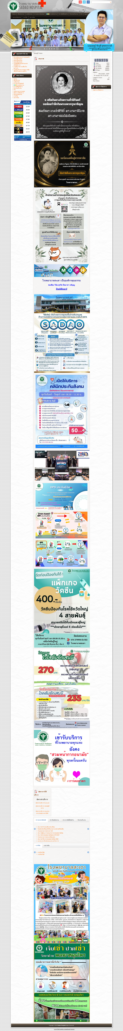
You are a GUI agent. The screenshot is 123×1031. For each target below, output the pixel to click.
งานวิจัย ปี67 (41, 854)
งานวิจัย (25, 17)
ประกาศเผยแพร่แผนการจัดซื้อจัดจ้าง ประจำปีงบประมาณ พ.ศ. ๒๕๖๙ (56, 839)
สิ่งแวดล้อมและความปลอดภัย (22, 57)
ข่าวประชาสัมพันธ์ (39, 14)
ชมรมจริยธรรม (16, 17)
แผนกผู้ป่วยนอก (18, 59)
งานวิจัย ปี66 (41, 852)
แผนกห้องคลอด (18, 62)
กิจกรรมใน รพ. (74, 14)
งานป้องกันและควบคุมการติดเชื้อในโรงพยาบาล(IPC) (21, 70)
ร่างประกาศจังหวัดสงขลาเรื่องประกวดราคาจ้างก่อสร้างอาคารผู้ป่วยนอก (57, 829)
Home (14, 14)
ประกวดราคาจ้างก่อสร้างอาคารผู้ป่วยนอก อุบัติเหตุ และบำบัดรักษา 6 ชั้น (57, 837)
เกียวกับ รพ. (21, 14)
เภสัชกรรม (29, 14)
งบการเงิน (32, 17)
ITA (15, 89)
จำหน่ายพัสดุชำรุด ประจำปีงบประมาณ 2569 (50, 831)
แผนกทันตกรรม (18, 60)
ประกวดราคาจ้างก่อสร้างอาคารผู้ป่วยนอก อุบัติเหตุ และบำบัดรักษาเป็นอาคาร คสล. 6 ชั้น (61, 827)
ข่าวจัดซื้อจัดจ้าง (63, 14)
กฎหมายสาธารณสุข (19, 91)
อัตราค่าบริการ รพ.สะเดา (42, 803)
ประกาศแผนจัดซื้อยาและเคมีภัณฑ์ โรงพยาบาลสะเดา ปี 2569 (54, 835)
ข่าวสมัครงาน (53, 14)
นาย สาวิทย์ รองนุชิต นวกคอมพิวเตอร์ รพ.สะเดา (64, 1029)
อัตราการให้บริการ (19, 93)
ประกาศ (41, 59)
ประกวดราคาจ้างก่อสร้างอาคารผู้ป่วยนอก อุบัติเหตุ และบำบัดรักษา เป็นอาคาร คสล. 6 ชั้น (62, 833)
